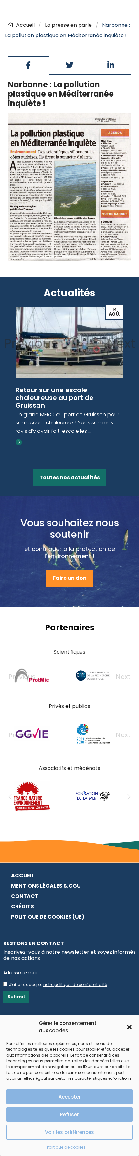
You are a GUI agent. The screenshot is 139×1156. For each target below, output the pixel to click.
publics (81, 706)
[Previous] (10, 797)
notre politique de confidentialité (75, 984)
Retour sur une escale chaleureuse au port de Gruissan (54, 397)
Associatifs (52, 768)
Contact (24, 896)
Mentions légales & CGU (46, 886)
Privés (56, 706)
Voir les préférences (69, 1132)
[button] (129, 1027)
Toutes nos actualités (69, 477)
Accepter (70, 1096)
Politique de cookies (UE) (47, 917)
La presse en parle (68, 25)
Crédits (22, 906)
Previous (31, 343)
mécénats (87, 768)
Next (121, 343)
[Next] (129, 797)
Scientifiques (69, 652)
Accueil (25, 25)
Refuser (69, 1114)
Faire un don (70, 578)
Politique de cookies (66, 1147)
